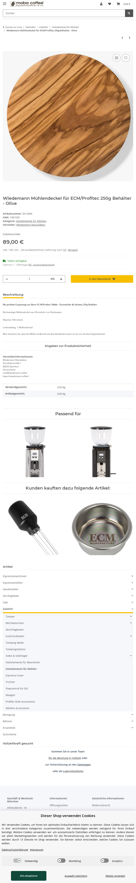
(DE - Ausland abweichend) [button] (41, 264)
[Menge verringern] (7, 279)
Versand (73, 250)
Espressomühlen (13, 582)
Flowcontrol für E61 (17, 688)
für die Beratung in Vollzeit (65, 758)
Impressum (36, 849)
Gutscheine (9, 734)
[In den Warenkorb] (5, 49)
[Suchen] (129, 13)
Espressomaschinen (15, 576)
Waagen (10, 695)
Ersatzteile (9, 727)
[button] (101, 3)
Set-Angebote (11, 595)
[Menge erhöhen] (61, 279)
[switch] (17, 860)
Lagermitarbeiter (73, 771)
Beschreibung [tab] (13, 294)
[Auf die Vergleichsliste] (116, 58)
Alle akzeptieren (29, 875)
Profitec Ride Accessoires (20, 701)
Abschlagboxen (15, 629)
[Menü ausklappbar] (4, 2)
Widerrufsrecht (101, 805)
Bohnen (7, 721)
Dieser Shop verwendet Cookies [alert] (68, 815)
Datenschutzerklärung (15, 849)
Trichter (10, 682)
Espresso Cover (15, 675)
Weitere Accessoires (17, 708)
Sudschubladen (15, 636)
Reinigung (9, 714)
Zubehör (8, 609)
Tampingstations (16, 649)
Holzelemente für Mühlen (31, 221)
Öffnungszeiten (59, 805)
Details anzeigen (115, 876)
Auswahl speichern (76, 876)
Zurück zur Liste (13, 27)
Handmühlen (10, 589)
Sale (5, 602)
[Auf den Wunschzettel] (126, 58)
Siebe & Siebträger (17, 655)
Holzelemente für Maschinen (23, 662)
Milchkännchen (15, 623)
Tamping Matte (15, 642)
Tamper (10, 616)
